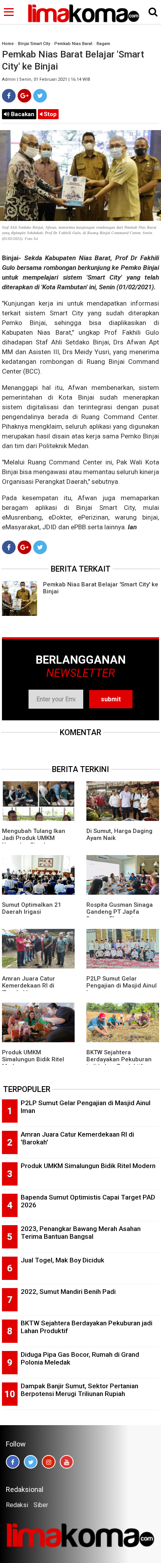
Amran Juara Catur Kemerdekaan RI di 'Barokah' (28, 985)
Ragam (103, 43)
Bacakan (21, 114)
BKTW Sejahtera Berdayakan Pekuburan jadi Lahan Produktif (119, 1059)
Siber (41, 1505)
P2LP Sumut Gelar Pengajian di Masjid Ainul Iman (121, 985)
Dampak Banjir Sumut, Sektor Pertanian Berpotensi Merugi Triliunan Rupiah (79, 1390)
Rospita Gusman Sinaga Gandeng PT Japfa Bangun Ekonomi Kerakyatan (119, 915)
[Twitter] (40, 96)
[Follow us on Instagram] (48, 1462)
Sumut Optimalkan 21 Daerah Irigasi (31, 908)
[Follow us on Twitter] (31, 1462)
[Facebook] (9, 96)
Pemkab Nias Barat (73, 43)
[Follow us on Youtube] (66, 1462)
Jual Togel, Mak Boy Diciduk (62, 1260)
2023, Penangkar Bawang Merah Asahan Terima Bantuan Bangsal (81, 1233)
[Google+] (24, 96)
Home (8, 43)
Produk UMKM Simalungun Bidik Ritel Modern (33, 1059)
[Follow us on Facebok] (13, 1462)
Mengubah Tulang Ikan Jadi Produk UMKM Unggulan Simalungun (33, 838)
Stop (49, 114)
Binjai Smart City (34, 43)
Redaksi (17, 1505)
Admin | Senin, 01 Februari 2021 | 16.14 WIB (46, 79)
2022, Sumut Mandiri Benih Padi (68, 1291)
